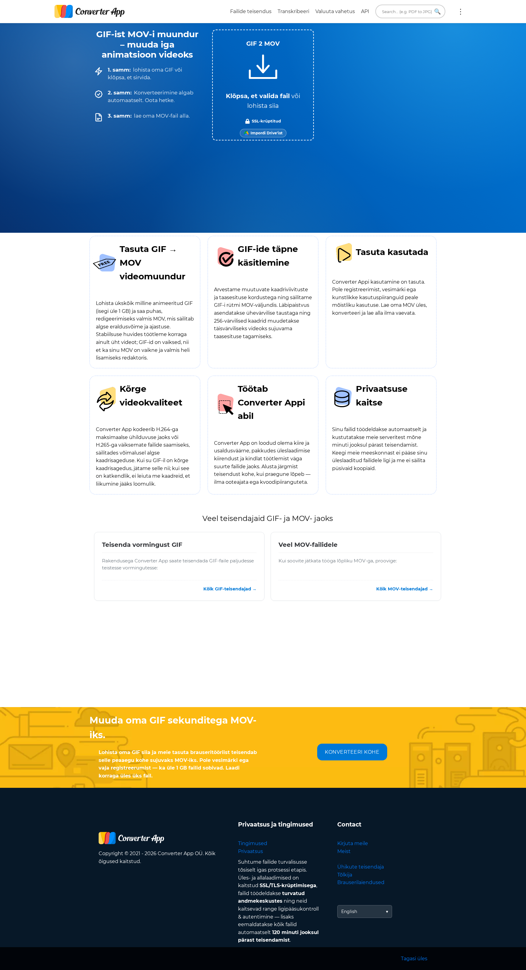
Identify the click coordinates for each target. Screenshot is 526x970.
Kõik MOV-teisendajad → (404, 589)
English (349, 911)
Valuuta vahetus (335, 11)
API (365, 11)
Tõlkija (344, 875)
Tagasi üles (414, 958)
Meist (344, 851)
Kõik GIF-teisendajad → (230, 589)
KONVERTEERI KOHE (352, 752)
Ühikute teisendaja (360, 867)
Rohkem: (460, 11)
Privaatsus (250, 851)
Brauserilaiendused (360, 882)
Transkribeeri (293, 11)
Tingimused (252, 843)
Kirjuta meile (352, 843)
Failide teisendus (251, 11)
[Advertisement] (263, 658)
